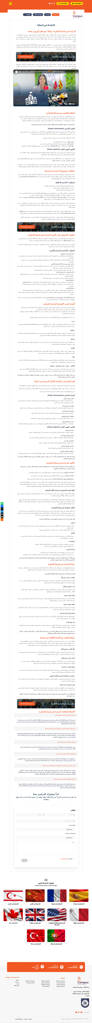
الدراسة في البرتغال (56, 943)
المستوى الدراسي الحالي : (70, 833)
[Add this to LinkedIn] (2, 511)
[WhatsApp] (2, 503)
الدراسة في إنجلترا (35, 923)
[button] (27, 14)
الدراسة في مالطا (79, 923)
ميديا (47, 14)
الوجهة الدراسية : (72, 825)
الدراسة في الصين (35, 903)
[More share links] (2, 519)
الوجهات (28, 14)
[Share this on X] (2, 508)
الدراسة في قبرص (13, 903)
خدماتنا (55, 14)
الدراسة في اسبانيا (78, 903)
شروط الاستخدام (63, 858)
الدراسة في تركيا (36, 943)
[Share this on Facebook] (2, 506)
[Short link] (2, 517)
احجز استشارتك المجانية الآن (25, 56)
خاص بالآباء (37, 14)
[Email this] (2, 514)
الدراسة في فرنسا (57, 903)
